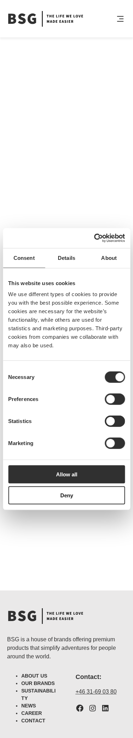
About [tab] (109, 258)
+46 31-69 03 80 (96, 692)
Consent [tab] (24, 258)
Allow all (66, 474)
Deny (66, 495)
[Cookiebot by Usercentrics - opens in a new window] (95, 238)
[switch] (115, 399)
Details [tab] (66, 258)
